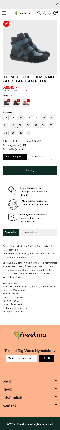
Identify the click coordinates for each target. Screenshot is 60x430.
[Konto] (44, 13)
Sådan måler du (40, 157)
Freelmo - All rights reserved (35, 424)
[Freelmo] (22, 13)
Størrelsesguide (14, 157)
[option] (30, 47)
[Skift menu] (4, 13)
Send (47, 358)
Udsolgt (30, 170)
